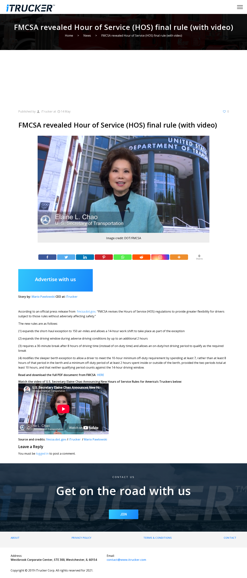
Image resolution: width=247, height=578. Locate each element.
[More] (179, 257)
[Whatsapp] (123, 257)
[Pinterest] (104, 257)
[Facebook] (47, 257)
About (15, 537)
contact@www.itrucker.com (126, 560)
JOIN (123, 514)
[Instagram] (160, 257)
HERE (100, 375)
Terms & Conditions (157, 537)
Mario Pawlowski (43, 297)
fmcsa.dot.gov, (86, 311)
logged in (42, 454)
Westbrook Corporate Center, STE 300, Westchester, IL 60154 (54, 560)
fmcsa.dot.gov (56, 439)
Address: (16, 556)
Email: (110, 556)
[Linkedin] (85, 257)
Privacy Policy (81, 537)
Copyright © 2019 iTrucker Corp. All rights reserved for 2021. (52, 570)
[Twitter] (66, 257)
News (87, 36)
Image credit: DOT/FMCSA (123, 238)
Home (69, 36)
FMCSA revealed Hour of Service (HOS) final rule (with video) (141, 36)
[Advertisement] (123, 77)
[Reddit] (141, 257)
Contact (230, 537)
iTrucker (72, 297)
